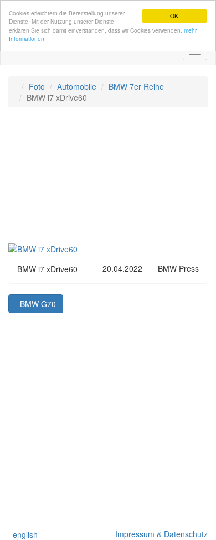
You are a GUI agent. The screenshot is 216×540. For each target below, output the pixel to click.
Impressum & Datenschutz (159, 533)
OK (174, 16)
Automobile (76, 86)
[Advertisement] (108, 180)
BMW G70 (36, 303)
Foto (37, 86)
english (23, 534)
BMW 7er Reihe (136, 86)
